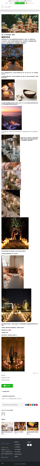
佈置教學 (15, 398)
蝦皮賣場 (16, 456)
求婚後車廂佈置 (17, 444)
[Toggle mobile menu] (38, 6)
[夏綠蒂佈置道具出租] (7, 443)
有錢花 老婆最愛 (17, 451)
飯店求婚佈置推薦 (18, 449)
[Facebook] (28, 445)
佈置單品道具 (11, 398)
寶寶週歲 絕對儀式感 (18, 454)
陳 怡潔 (3, 398)
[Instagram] (31, 445)
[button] (2, 428)
